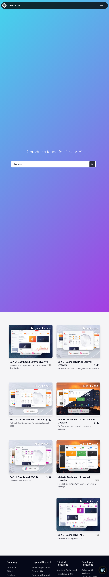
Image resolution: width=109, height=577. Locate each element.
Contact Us (37, 571)
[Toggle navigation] (102, 5)
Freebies (11, 575)
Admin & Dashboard (66, 570)
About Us (11, 567)
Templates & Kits (64, 574)
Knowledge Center (41, 567)
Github (10, 571)
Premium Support (41, 575)
